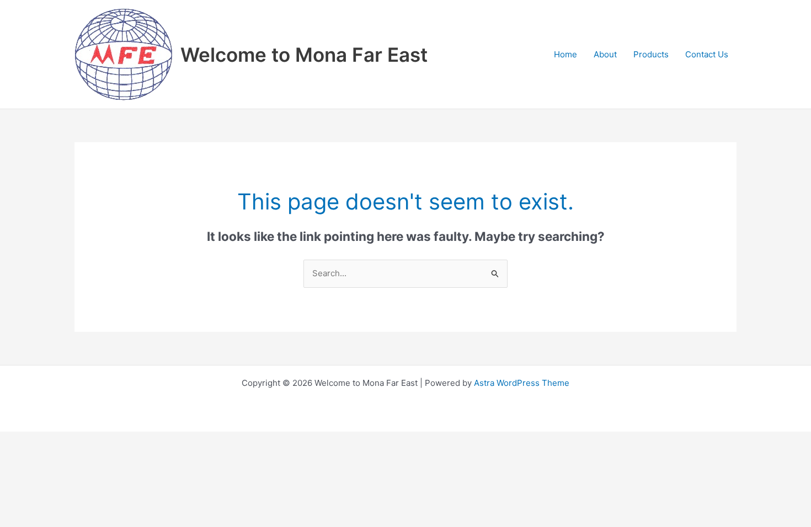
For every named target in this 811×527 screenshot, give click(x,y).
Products (651, 54)
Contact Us (706, 54)
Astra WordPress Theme (521, 383)
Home (565, 54)
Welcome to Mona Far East (304, 54)
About (605, 54)
